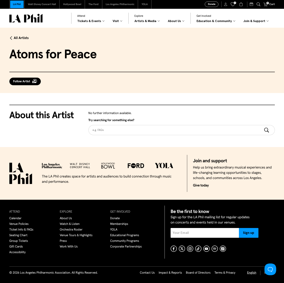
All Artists (21, 38)
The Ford (93, 4)
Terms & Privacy (224, 272)
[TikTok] (198, 249)
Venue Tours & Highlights (76, 235)
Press (63, 241)
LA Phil (17, 4)
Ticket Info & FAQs (21, 229)
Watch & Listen (70, 224)
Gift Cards (16, 246)
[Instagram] (190, 249)
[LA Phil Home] (26, 18)
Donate (211, 4)
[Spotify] (215, 249)
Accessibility (17, 252)
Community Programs (124, 241)
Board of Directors (198, 272)
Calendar (15, 218)
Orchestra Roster (71, 229)
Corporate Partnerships (126, 246)
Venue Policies (19, 224)
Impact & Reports (170, 272)
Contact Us (147, 272)
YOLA (145, 4)
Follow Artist (21, 81)
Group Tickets (18, 241)
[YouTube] (206, 249)
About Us (66, 218)
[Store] (241, 4)
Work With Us (69, 246)
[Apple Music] (223, 249)
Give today (201, 185)
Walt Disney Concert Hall (42, 4)
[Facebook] (174, 249)
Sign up (248, 233)
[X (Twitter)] (182, 249)
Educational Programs (124, 235)
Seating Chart (18, 235)
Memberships (119, 224)
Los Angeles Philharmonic (120, 4)
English (251, 272)
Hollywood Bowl (72, 4)
